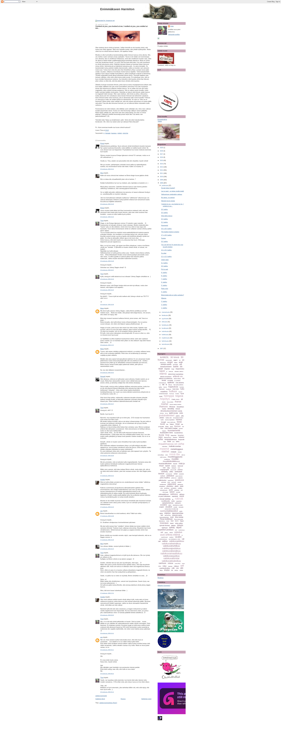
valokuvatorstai (171, 558)
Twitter (160, 121)
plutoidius (170, 486)
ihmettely (171, 409)
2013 (161, 167)
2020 (161, 147)
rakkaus (174, 494)
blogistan (167, 369)
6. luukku (164, 282)
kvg (167, 435)
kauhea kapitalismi (169, 419)
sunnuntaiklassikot (169, 511)
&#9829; (164, 357)
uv (182, 535)
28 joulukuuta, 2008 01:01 (107, 633)
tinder (167, 521)
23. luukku (164, 212)
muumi (175, 464)
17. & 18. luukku (166, 235)
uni (162, 532)
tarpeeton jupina (177, 515)
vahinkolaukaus (163, 539)
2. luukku (164, 304)
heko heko (176, 389)
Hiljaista (163, 298)
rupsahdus (179, 501)
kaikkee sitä (169, 417)
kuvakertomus (178, 433)
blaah (161, 369)
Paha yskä (164, 288)
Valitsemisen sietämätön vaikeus (171, 194)
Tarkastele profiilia (174, 34)
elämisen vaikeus (179, 371)
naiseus (173, 466)
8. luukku (164, 276)
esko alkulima (180, 382)
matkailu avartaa (175, 446)
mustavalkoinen (165, 464)
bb (181, 366)
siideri (169, 505)
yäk (173, 568)
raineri (172, 492)
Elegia (102, 143)
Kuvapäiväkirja (162, 119)
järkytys (162, 418)
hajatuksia (173, 387)
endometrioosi (162, 382)
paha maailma (165, 478)
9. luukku (164, 272)
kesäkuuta (165, 328)
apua (175, 362)
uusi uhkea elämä (170, 534)
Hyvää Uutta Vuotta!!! (168, 188)
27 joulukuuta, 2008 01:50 (107, 507)
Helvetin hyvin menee (168, 201)
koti (183, 426)
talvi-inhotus (168, 515)
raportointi (175, 496)
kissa (166, 426)
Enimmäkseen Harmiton (117, 9)
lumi (173, 441)
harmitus (182, 387)
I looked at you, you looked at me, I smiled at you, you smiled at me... (121, 27)
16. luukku (164, 241)
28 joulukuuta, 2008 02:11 (107, 649)
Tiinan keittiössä (166, 519)
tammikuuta (166, 344)
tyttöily (172, 527)
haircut (165, 387)
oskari (175, 474)
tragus (182, 521)
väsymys (170, 566)
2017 (161, 154)
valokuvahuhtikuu (171, 546)
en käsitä (170, 380)
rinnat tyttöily (165, 499)
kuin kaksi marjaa (171, 428)
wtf (182, 565)
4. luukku (164, 292)
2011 (161, 173)
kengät (163, 422)
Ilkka (101, 173)
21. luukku (164, 222)
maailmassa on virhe (171, 443)
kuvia (161, 435)
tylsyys (180, 525)
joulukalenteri (166, 415)
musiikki (175, 459)
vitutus (170, 563)
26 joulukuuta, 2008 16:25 (107, 290)
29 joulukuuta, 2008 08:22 (107, 673)
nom (179, 467)
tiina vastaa (179, 517)
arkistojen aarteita (166, 364)
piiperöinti (172, 484)
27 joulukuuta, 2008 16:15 (107, 548)
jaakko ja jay (173, 413)
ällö (181, 568)
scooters (163, 505)
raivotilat (178, 492)
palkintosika (162, 480)
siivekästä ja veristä (178, 505)
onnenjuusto (169, 474)
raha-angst (165, 492)
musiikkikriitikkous (171, 461)
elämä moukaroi (165, 376)
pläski (176, 486)
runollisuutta (165, 501)
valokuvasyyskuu (171, 556)
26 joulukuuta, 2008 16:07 (107, 270)
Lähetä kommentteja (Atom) (108, 703)
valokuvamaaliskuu (171, 553)
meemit (164, 448)
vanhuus (162, 563)
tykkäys (173, 525)
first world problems (178, 384)
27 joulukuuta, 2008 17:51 (107, 593)
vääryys (176, 566)
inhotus (162, 413)
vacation (178, 537)
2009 (161, 180)
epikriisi (171, 382)
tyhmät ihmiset (165, 525)
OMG (171, 472)
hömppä (107, 133)
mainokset (164, 446)
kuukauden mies (166, 433)
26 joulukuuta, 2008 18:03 (107, 372)
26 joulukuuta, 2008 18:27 (107, 403)
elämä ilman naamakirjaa (175, 374)
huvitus (177, 393)
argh (181, 362)
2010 (161, 176)
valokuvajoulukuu (171, 548)
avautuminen (166, 366)
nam (164, 468)
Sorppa (163, 238)
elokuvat (171, 371)
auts (180, 364)
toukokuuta (165, 331)
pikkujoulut (180, 484)
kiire (167, 424)
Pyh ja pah (164, 269)
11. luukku (164, 263)
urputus (178, 532)
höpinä (179, 395)
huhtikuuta (165, 334)
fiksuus (170, 384)
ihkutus (172, 407)
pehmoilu (163, 482)
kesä (179, 422)
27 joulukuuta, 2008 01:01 (107, 475)
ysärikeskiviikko (164, 568)
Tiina (101, 220)
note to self (173, 469)
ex (160, 384)
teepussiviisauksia (164, 517)
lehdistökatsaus (171, 439)
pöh (182, 490)
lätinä (177, 441)
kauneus (114, 133)
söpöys (167, 513)
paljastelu (180, 477)
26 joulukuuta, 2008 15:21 (107, 169)
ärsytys (167, 570)
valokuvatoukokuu (171, 561)
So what (163, 253)
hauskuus (168, 389)
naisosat (180, 466)
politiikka (180, 488)
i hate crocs (175, 399)
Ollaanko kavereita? (164, 585)
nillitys (168, 467)
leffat (161, 439)
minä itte (125, 133)
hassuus (162, 389)
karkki (162, 419)
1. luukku (164, 308)
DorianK (102, 376)
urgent (166, 532)
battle (175, 366)
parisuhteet (171, 480)
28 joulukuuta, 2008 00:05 (107, 615)
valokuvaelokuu (176, 541)
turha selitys (179, 523)
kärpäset (175, 437)
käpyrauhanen (167, 437)
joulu (181, 413)
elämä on (178, 376)
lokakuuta (165, 315)
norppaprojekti (164, 469)
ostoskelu (181, 474)
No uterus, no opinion (168, 197)
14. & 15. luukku (166, 250)
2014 (161, 164)
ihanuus (163, 406)
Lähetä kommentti (101, 696)
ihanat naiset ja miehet (175, 404)
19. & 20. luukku (166, 228)
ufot (176, 530)
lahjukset (181, 437)
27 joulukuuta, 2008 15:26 (107, 539)
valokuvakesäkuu (171, 551)
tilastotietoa (162, 521)
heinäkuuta (165, 325)
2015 (161, 160)
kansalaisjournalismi (178, 417)
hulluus (173, 391)
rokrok (179, 498)
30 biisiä (174, 357)
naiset (167, 466)
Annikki (102, 479)
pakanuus (173, 477)
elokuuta (165, 322)
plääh (181, 486)
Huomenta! (164, 225)
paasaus (170, 476)
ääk (172, 570)
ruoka (173, 501)
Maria (102, 308)
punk (171, 490)
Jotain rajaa (164, 260)
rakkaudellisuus (164, 494)
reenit (181, 496)
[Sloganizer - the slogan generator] (105, 20)
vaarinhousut (164, 537)
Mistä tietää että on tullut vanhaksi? (172, 295)
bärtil (162, 371)
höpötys (165, 399)
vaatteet (171, 537)
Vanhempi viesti (146, 699)
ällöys (161, 570)
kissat (171, 426)
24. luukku (164, 209)
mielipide (173, 452)
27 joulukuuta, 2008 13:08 (107, 516)
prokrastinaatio (163, 490)
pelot (169, 482)
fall (163, 384)
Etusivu (123, 699)
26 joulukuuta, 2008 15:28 (107, 204)
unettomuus (181, 530)
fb (166, 384)
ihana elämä (170, 402)
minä (166, 455)
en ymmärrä (177, 380)
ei (166, 371)
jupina (178, 416)
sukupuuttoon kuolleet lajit (171, 509)
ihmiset (178, 409)
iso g (166, 413)
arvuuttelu (175, 364)
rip (172, 499)
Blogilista (160, 578)
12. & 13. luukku (166, 256)
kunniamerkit (174, 430)
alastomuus (163, 362)
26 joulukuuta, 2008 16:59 (107, 304)
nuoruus (180, 469)
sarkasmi (178, 503)
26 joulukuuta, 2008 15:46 (107, 261)
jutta (182, 416)
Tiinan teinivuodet (178, 519)
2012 (161, 170)
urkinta (171, 532)
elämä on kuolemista (165, 378)
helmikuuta (165, 341)
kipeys (172, 424)
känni (160, 437)
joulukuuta (165, 185)
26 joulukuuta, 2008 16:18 (107, 279)
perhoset (174, 482)
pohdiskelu (173, 488)
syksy (161, 513)
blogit (172, 369)
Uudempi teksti (100, 699)
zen (177, 568)
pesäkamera (163, 484)
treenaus (164, 523)
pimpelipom (162, 486)
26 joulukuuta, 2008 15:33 (107, 216)
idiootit (163, 402)
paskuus (179, 480)
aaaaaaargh (169, 360)
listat (169, 441)
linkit (165, 441)
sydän (180, 511)
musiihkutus (167, 459)
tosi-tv (176, 521)
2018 (161, 151)
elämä (163, 373)
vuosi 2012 (177, 563)
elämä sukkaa (177, 378)
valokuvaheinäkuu (171, 543)
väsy (165, 566)
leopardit (181, 439)
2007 (161, 348)
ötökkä (181, 570)
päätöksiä (176, 490)
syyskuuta (165, 318)
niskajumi (174, 467)
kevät (162, 424)
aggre (175, 360)
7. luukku (164, 279)
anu (101, 511)
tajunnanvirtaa (177, 513)
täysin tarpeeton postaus (169, 528)
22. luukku (164, 219)
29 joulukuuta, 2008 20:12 (107, 692)
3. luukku (164, 301)
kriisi (161, 428)
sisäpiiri (161, 507)
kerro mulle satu (171, 422)
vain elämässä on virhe (174, 539)
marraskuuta (166, 312)
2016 (161, 157)
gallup (160, 387)
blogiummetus (180, 369)
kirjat (178, 424)
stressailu (181, 507)
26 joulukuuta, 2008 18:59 (107, 455)
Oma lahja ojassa (166, 216)
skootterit (168, 507)
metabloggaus (177, 449)
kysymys (181, 435)
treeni (172, 523)
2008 (161, 183)
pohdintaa (166, 488)
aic (183, 360)
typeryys (165, 528)
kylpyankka (173, 435)
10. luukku (164, 266)
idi (182, 399)
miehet (119, 133)
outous (162, 476)
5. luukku (164, 285)
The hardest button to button (170, 232)
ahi (180, 360)
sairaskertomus (167, 503)
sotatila (175, 507)
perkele (179, 482)
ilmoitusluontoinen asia (171, 411)
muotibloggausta (175, 457)
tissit (172, 521)
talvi (162, 515)
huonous (171, 393)
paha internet (179, 476)
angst (170, 362)
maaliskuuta (166, 338)
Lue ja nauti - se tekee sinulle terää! (172, 191)
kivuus (177, 426)
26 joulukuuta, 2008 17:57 (107, 345)
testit (172, 517)
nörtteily (164, 472)
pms (162, 488)
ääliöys (176, 570)
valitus (165, 541)
